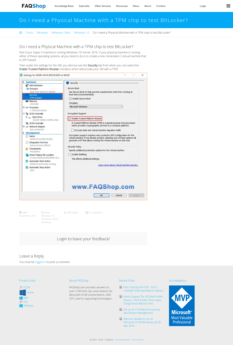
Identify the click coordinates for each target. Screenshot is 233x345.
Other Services (103, 6)
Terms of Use (137, 339)
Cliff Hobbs (72, 212)
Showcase (122, 6)
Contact (160, 6)
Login (203, 6)
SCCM (26, 287)
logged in (40, 262)
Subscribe (84, 6)
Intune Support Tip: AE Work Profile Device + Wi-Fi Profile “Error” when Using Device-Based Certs (143, 300)
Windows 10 (81, 32)
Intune (30, 292)
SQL (25, 301)
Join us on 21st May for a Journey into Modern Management (141, 311)
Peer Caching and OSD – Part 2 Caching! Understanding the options (143, 288)
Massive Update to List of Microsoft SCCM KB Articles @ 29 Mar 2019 (142, 322)
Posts (29, 32)
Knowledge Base (64, 6)
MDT (25, 297)
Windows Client (61, 32)
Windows (42, 32)
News (136, 6)
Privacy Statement (122, 339)
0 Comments (96, 212)
